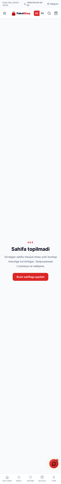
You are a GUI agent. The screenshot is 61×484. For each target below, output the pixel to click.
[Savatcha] (56, 13)
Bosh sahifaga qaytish (30, 276)
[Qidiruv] (49, 13)
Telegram (54, 4)
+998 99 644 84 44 (34, 3)
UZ (36, 13)
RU (42, 13)
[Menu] (4, 13)
